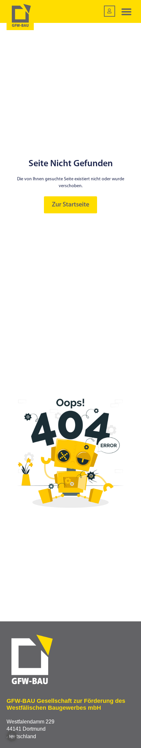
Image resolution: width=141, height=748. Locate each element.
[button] (126, 11)
